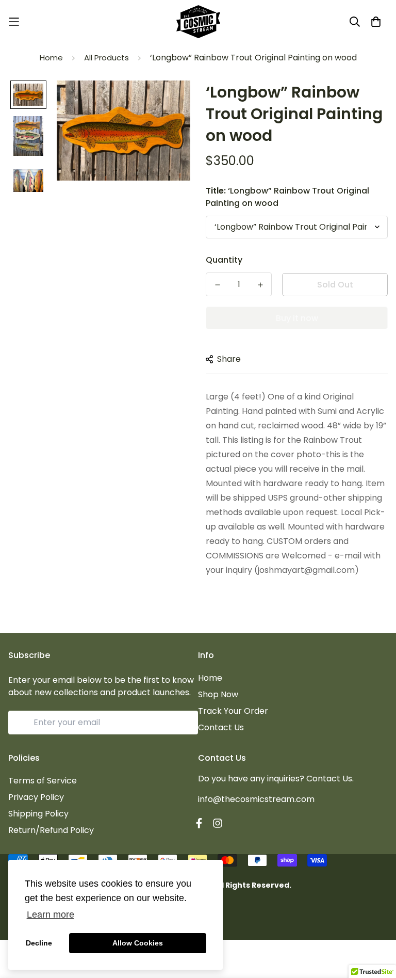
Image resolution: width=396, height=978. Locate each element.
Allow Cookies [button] (137, 943)
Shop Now (218, 694)
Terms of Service (42, 781)
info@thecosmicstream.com (256, 799)
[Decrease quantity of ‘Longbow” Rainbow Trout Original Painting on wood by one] (217, 285)
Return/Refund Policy (51, 830)
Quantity (224, 260)
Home (51, 57)
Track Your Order (233, 711)
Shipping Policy (38, 814)
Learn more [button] (50, 914)
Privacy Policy (36, 797)
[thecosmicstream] (198, 21)
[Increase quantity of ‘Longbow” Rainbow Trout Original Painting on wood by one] (260, 285)
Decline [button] (39, 943)
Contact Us (221, 727)
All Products (106, 57)
